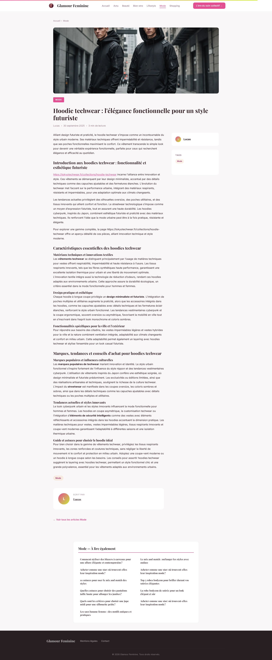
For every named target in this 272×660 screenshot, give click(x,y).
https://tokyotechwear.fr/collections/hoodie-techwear (84, 174)
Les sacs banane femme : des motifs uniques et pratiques (105, 613)
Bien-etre (138, 5)
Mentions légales (88, 641)
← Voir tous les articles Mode (69, 519)
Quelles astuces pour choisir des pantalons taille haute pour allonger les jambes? (103, 592)
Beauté (125, 5)
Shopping (175, 5)
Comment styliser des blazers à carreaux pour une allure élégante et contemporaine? (105, 561)
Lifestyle (151, 5)
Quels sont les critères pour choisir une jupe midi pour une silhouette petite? (104, 603)
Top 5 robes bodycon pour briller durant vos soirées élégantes (164, 582)
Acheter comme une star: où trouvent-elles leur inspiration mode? (103, 571)
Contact (105, 641)
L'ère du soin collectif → (209, 5)
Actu (115, 5)
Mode (163, 5)
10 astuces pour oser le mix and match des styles (103, 582)
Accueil (106, 5)
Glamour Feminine (73, 5)
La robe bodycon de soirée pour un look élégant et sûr (162, 592)
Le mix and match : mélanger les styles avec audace (164, 561)
